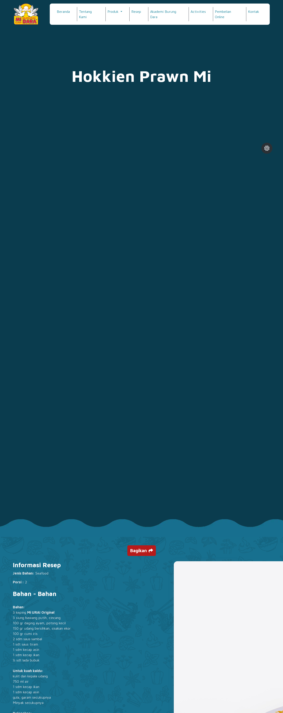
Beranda (63, 11)
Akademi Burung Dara (163, 14)
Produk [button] (113, 11)
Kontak (253, 11)
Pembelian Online (223, 14)
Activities (198, 11)
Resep (136, 11)
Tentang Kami (85, 14)
